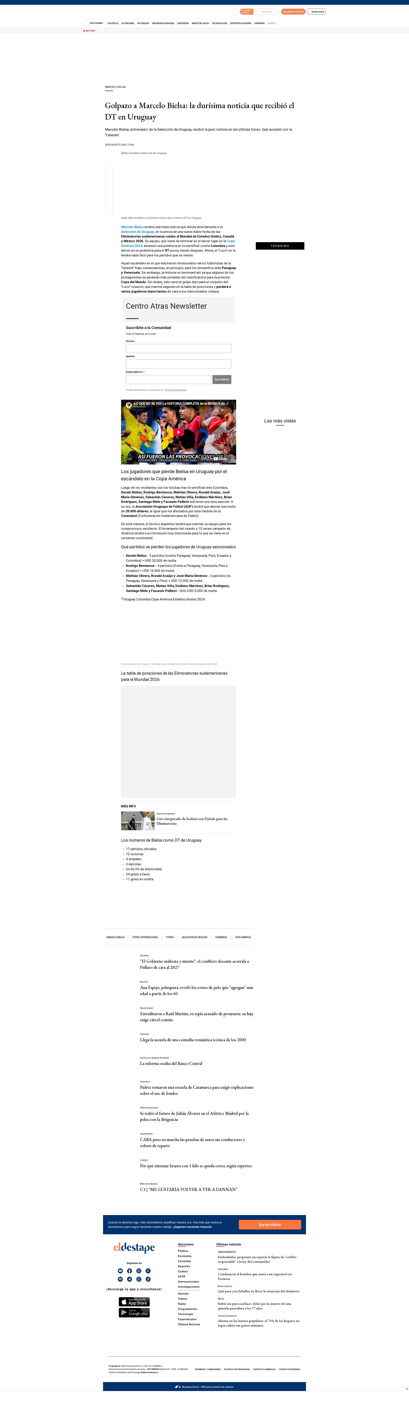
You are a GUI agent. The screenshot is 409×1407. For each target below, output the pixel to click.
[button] (109, 168)
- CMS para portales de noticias (208, 1387)
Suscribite (270, 1224)
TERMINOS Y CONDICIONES (208, 1369)
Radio (271, 23)
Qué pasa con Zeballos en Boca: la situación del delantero (259, 1291)
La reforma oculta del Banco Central (171, 1063)
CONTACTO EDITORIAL (289, 1369)
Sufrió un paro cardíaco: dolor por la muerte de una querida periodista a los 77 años (254, 1306)
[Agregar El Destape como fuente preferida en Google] (235, 145)
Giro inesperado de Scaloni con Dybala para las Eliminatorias (192, 821)
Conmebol (221, 937)
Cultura (183, 1271)
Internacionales (163, 23)
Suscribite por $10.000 (293, 11)
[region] (204, 60)
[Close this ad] (407, 1389)
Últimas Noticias (189, 1324)
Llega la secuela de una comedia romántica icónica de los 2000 (193, 1039)
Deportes (183, 23)
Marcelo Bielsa (132, 227)
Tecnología (219, 23)
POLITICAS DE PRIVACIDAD (237, 1369)
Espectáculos (200, 23)
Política (113, 23)
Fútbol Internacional (145, 937)
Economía (128, 23)
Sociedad (143, 23)
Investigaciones (240, 23)
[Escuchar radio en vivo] (266, 12)
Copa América (243, 937)
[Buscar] (235, 11)
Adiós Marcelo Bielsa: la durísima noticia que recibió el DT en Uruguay (161, 218)
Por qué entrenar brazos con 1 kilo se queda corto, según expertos (196, 1166)
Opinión (259, 23)
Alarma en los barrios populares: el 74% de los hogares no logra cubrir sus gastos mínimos (259, 1323)
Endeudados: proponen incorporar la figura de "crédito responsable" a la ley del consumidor (257, 1259)
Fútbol (170, 937)
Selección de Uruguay (194, 937)
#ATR (181, 1276)
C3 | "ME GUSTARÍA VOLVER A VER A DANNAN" (188, 1189)
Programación (187, 1309)
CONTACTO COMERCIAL (264, 1369)
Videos (182, 1298)
